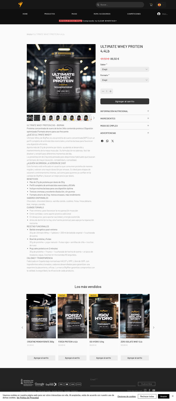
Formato (104, 75)
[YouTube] (153, 390)
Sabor (103, 64)
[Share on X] (112, 141)
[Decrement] (103, 91)
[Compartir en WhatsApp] (107, 141)
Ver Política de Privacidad (28, 397)
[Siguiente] (153, 327)
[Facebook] (149, 390)
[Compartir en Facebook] (102, 141)
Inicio (29, 34)
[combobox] (124, 69)
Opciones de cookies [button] (127, 396)
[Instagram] (145, 390)
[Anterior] (22, 327)
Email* (93, 379)
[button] (151, 4)
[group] (88, 327)
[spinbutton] (107, 91)
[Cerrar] (172, 396)
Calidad (67, 391)
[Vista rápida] (41, 316)
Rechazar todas (147, 396)
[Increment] (111, 91)
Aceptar (163, 396)
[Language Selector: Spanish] (161, 5)
